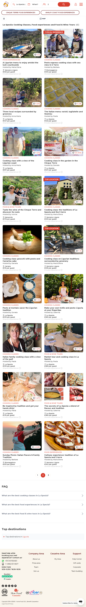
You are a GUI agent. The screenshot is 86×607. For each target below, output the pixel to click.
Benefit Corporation (33, 601)
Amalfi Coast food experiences (60, 13)
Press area (36, 563)
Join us (36, 571)
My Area (57, 559)
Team (36, 567)
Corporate (77, 567)
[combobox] (20, 4)
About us (36, 559)
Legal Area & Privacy (7, 604)
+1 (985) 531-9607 (11, 564)
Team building (76, 571)
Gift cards (77, 563)
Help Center (77, 559)
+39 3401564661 (11, 561)
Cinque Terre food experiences (20, 13)
